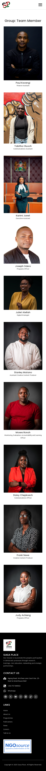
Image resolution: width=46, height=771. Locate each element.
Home (5, 710)
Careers (6, 729)
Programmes (8, 718)
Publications (8, 722)
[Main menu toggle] (40, 4)
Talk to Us (7, 733)
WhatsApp (12, 691)
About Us (6, 714)
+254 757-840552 (14, 686)
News (5, 725)
